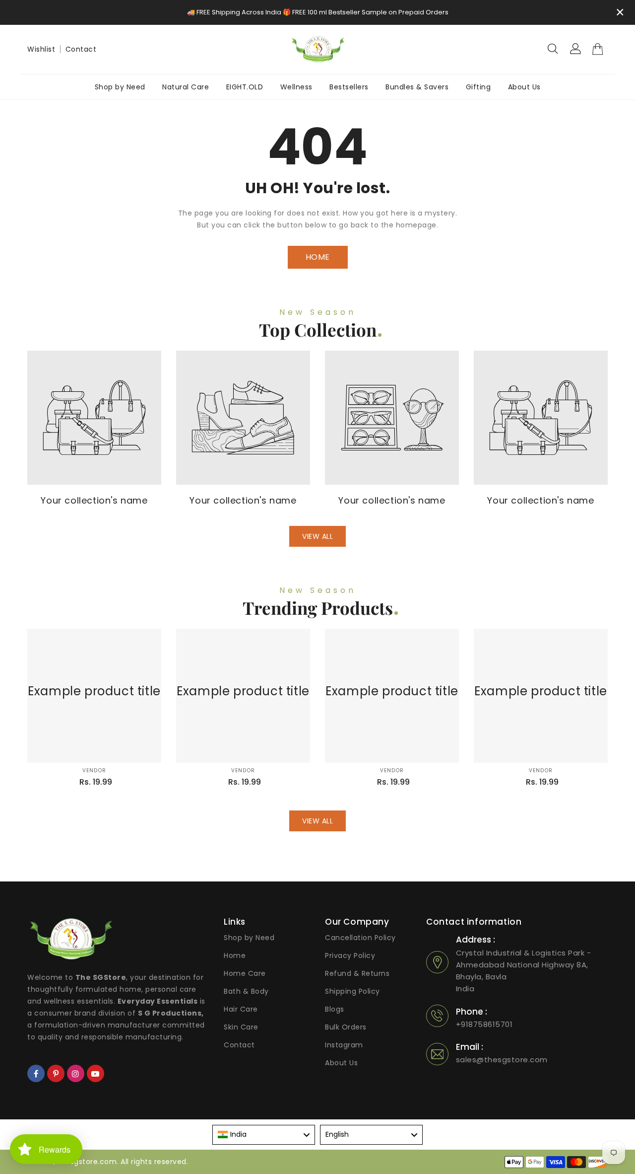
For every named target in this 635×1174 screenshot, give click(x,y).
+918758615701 (484, 1024)
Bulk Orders (346, 1027)
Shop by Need (249, 938)
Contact (81, 49)
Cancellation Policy (360, 938)
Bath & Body (246, 991)
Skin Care (241, 1027)
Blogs (334, 1009)
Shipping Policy (352, 991)
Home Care (245, 973)
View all (317, 536)
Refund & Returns (357, 973)
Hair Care (241, 1009)
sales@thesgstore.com (502, 1059)
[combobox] (263, 1135)
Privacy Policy (350, 955)
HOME (318, 257)
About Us (341, 1063)
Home (235, 955)
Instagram (344, 1045)
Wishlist (41, 49)
